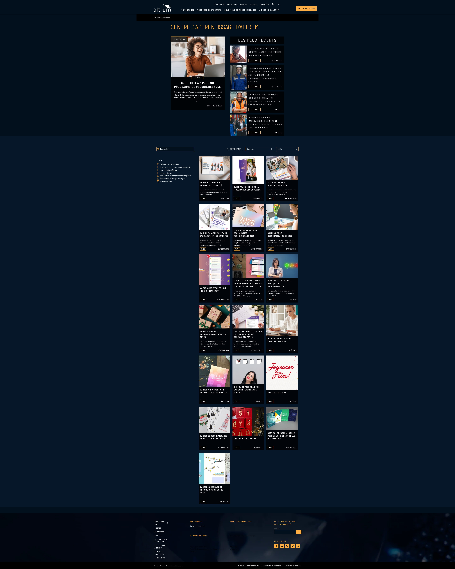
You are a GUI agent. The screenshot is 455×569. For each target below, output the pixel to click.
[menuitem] (278, 4)
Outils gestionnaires (198, 547)
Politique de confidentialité (248, 566)
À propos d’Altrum (199, 536)
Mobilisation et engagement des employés (158, 176)
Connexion (264, 4)
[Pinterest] (287, 546)
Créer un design (306, 8)
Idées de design (158, 173)
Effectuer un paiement (160, 546)
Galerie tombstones (198, 526)
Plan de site (159, 558)
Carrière (244, 4)
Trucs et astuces (158, 181)
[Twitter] (293, 546)
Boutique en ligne (159, 523)
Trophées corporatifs (209, 10)
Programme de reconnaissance (242, 536)
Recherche (273, 4)
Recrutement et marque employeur (158, 178)
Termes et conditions (159, 553)
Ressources (232, 4)
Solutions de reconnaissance (240, 10)
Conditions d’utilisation (272, 566)
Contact (253, 4)
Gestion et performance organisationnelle (158, 167)
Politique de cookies (293, 566)
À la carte (233, 549)
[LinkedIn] (282, 546)
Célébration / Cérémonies (158, 164)
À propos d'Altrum (269, 10)
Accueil (156, 17)
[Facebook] (276, 546)
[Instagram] (298, 546)
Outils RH (233, 547)
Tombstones (187, 10)
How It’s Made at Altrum (158, 170)
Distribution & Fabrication (160, 540)
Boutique (218, 4)
